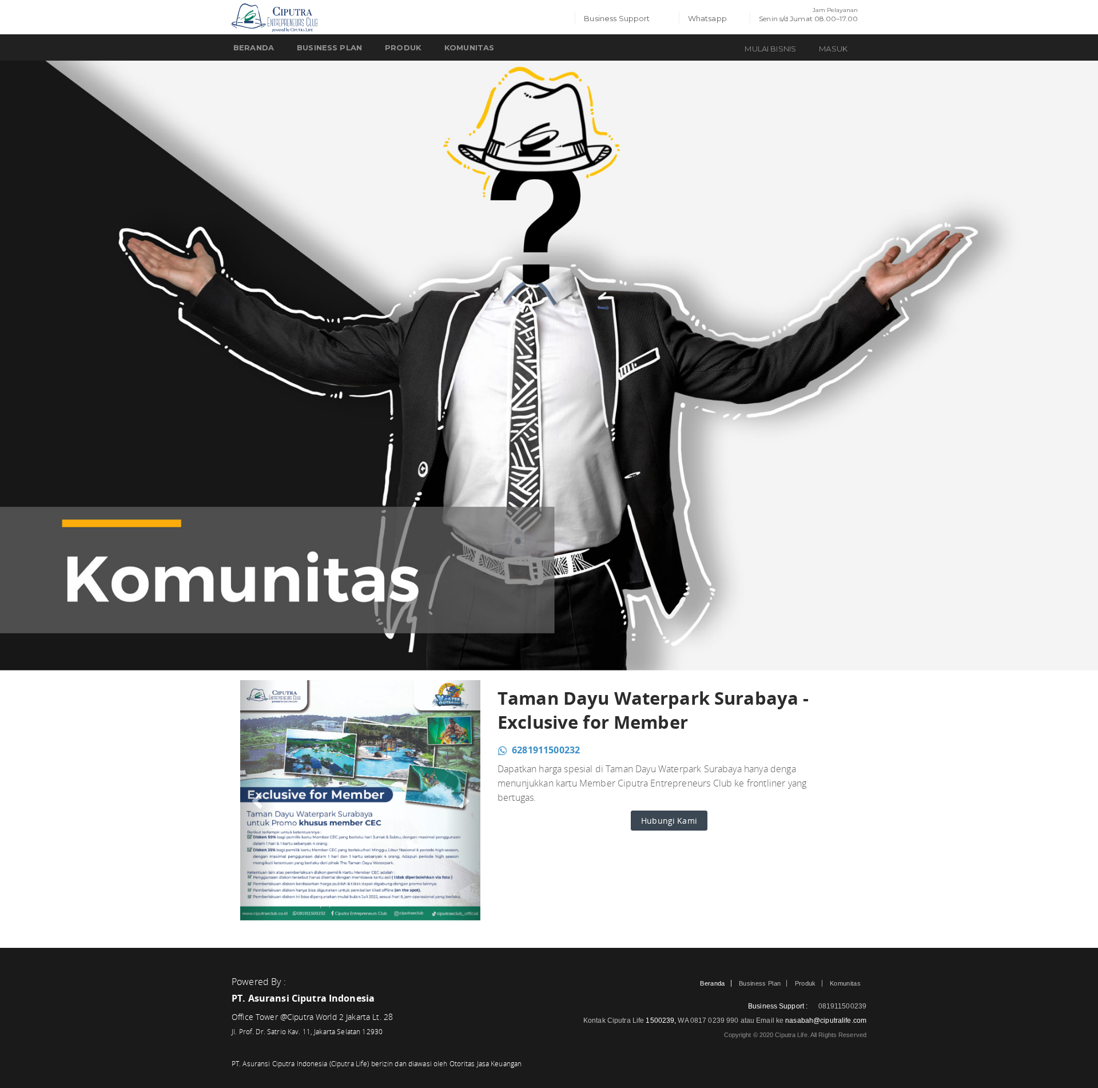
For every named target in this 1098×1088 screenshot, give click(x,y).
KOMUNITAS (469, 47)
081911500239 (841, 1006)
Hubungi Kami (669, 820)
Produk (403, 47)
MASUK (833, 48)
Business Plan (329, 47)
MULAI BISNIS (770, 48)
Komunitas (845, 983)
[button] (258, 800)
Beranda (253, 47)
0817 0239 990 (715, 1020)
